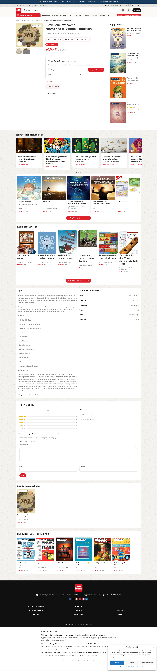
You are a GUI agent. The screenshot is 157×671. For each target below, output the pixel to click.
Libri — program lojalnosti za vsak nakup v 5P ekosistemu (85, 159)
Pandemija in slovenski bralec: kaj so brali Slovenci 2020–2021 (112, 159)
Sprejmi (116, 662)
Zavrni (132, 662)
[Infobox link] (113, 5)
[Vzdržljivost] (54, 188)
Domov (17, 20)
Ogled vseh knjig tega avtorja (78, 280)
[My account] (129, 10)
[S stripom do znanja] (26, 242)
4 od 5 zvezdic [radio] (35, 441)
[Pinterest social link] (83, 599)
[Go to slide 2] (78, 172)
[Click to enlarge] (19, 43)
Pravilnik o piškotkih (125, 666)
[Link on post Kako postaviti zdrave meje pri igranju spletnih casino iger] (29, 145)
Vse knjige (30, 20)
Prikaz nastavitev (147, 662)
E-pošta (82, 466)
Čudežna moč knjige (25, 202)
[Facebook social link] (70, 599)
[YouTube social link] (80, 599)
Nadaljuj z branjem (23, 164)
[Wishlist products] (123, 10)
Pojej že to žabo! (132, 78)
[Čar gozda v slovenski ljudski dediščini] (87, 242)
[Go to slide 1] (76, 172)
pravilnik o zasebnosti (77, 75)
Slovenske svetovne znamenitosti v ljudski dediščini (24, 517)
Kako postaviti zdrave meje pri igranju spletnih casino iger (28, 159)
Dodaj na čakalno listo (96, 70)
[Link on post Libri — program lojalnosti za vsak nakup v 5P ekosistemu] (85, 145)
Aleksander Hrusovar (26, 150)
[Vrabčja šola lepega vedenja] (67, 242)
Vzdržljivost (47, 202)
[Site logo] (18, 10)
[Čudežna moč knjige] (29, 188)
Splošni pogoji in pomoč (137, 666)
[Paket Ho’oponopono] (128, 188)
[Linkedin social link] (86, 599)
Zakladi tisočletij (62, 563)
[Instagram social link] (76, 599)
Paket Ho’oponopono (124, 202)
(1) (138, 202)
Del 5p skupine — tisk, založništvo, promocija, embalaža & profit (78, 660)
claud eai (51, 150)
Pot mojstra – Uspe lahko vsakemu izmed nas (133, 55)
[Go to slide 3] (80, 172)
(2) (135, 107)
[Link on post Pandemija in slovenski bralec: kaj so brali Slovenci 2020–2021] (114, 145)
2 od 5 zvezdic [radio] (32, 441)
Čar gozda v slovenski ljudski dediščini (86, 258)
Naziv (21, 466)
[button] (153, 647)
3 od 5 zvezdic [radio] (33, 441)
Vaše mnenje (24, 444)
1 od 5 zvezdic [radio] (30, 441)
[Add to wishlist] (39, 177)
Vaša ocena (23, 441)
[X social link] (73, 599)
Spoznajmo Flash (43, 563)
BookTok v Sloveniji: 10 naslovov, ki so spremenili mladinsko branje (141, 159)
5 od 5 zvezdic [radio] (36, 441)
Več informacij (52, 44)
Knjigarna (23, 20)
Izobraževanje (38, 20)
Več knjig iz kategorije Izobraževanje (78, 218)
